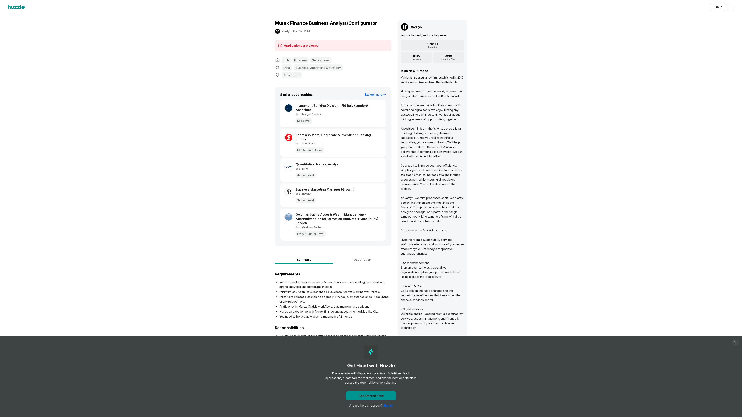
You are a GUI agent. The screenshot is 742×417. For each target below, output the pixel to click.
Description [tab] (362, 260)
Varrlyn (286, 31)
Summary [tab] (304, 260)
